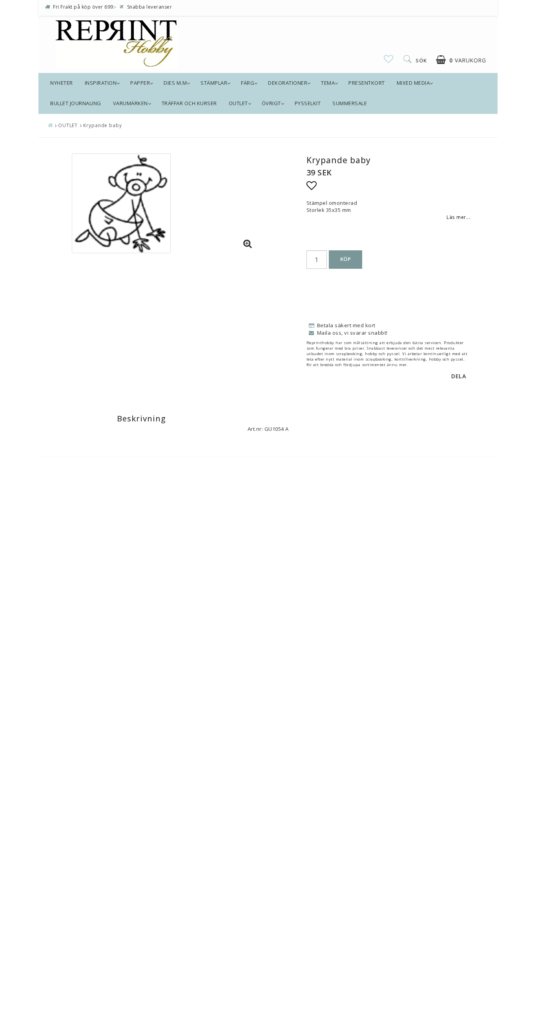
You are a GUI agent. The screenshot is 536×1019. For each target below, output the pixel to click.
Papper (140, 82)
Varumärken (130, 103)
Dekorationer (287, 82)
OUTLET (238, 103)
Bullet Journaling (75, 103)
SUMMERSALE (349, 103)
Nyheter (61, 82)
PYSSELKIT (308, 103)
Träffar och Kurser (189, 103)
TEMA (328, 82)
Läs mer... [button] (458, 217)
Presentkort (366, 82)
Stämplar (214, 82)
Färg (247, 82)
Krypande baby (102, 125)
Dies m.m (175, 82)
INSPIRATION (101, 82)
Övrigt (271, 103)
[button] (389, 59)
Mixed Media (413, 82)
